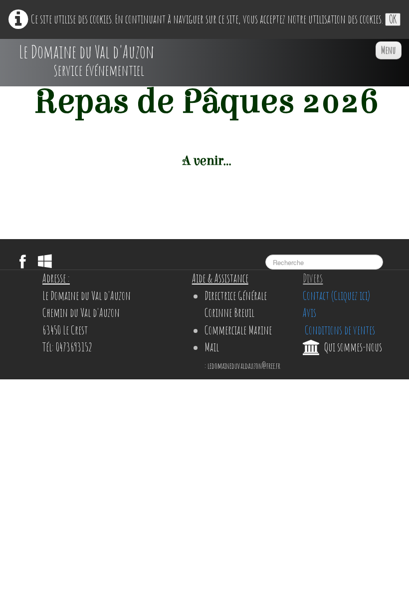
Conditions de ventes (339, 330)
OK (393, 19)
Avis (309, 312)
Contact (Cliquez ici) (336, 296)
